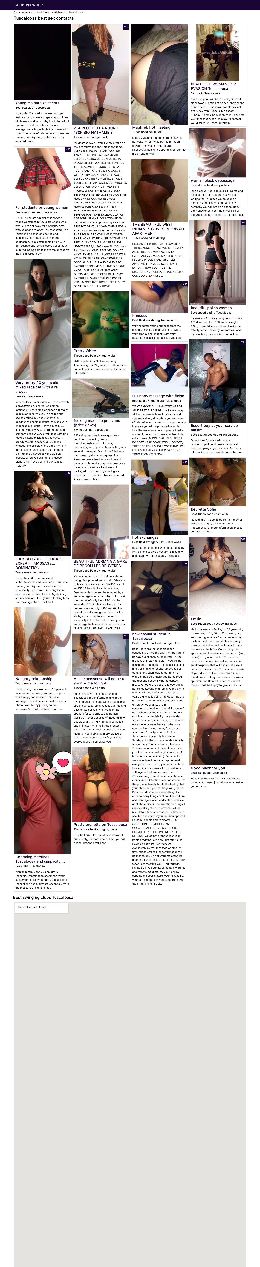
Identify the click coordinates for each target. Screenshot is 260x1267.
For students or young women (41, 207)
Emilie (196, 619)
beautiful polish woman (211, 308)
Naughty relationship (33, 679)
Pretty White (85, 351)
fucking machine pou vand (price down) (97, 422)
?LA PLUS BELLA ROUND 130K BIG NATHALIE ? (96, 130)
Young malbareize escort (37, 103)
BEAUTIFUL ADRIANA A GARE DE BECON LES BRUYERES (100, 563)
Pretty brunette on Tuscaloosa (100, 824)
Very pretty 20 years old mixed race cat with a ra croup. (36, 387)
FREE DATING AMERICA (28, 5)
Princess (139, 315)
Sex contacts (22, 12)
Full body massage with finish (158, 396)
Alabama (59, 12)
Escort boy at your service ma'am (214, 427)
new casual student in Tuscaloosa (151, 636)
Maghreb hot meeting (151, 127)
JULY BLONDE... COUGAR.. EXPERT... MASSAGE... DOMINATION (39, 563)
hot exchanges (145, 537)
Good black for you (208, 768)
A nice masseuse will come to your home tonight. (100, 681)
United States (42, 12)
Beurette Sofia (203, 509)
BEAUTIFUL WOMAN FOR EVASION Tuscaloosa (213, 86)
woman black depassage (213, 180)
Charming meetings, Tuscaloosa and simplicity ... (40, 859)
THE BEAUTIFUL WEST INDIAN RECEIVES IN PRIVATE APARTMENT (158, 229)
